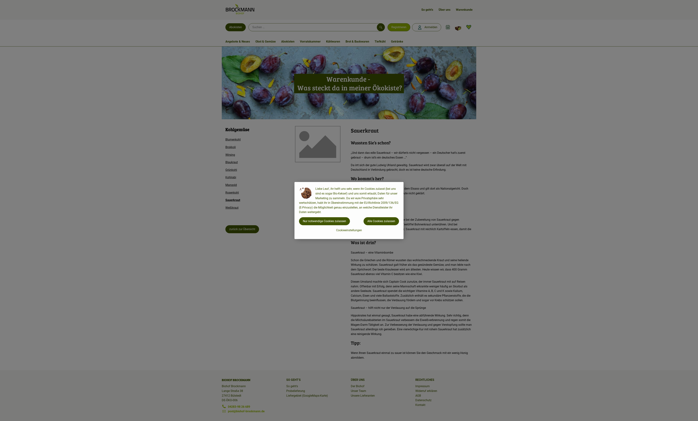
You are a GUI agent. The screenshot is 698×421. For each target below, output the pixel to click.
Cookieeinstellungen (349, 230)
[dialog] (349, 210)
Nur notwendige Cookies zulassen (324, 221)
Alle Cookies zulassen (381, 221)
